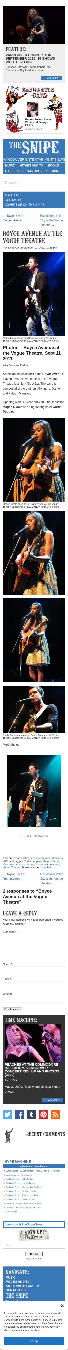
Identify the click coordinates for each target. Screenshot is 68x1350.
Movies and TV (31, 165)
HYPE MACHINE (18, 1161)
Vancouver (37, 171)
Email (7, 978)
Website (7, 993)
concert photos (41, 857)
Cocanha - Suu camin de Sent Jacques (24, 1203)
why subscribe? (34, 1258)
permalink (45, 867)
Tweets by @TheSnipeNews (23, 1224)
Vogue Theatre (12, 867)
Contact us (16, 1290)
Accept (34, 1341)
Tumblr (31, 1114)
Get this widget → (12, 1211)
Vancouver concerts (47, 864)
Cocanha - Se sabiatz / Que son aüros (23, 1207)
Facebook (19, 1114)
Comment (9, 931)
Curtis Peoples (32, 861)
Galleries (14, 171)
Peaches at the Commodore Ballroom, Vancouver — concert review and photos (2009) (32, 1069)
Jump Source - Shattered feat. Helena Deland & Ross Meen (33, 1171)
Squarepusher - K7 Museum (19, 1175)
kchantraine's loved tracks (34, 1166)
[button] (62, 1306)
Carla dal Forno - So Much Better (21, 1191)
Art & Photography (23, 1286)
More (55, 171)
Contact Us (15, 200)
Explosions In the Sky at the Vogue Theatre (51, 220)
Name (7, 964)
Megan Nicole (51, 861)
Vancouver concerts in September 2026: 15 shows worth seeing (30, 58)
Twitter (7, 1114)
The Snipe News (34, 147)
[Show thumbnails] (34, 836)
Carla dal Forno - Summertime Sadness (24, 1187)
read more (52, 78)
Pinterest (43, 1114)
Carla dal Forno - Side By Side (19, 1179)
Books (53, 165)
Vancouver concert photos (18, 864)
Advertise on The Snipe (25, 204)
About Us (12, 195)
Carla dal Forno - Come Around (20, 1199)
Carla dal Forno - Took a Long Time (22, 1195)
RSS (55, 1114)
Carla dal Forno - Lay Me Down (20, 1183)
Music (10, 165)
